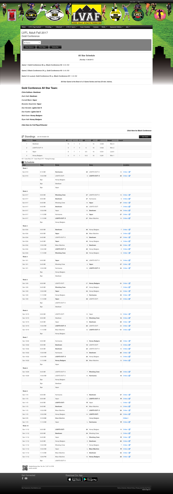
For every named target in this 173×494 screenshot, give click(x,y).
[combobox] (30, 42)
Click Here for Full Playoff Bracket (34, 125)
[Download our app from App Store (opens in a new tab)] (74, 479)
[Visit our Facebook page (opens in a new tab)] (23, 478)
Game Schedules (85, 27)
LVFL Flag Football (35, 27)
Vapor (34, 100)
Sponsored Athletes (116, 27)
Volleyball (59, 27)
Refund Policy (131, 488)
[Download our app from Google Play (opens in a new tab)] (90, 479)
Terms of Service (121, 488)
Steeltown (37, 92)
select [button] (39, 42)
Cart (132, 2)
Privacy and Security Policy (143, 488)
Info (127, 27)
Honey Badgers (36, 115)
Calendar (96, 27)
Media (104, 27)
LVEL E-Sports (71, 27)
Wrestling (48, 27)
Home (24, 27)
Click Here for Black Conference (139, 130)
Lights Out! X (37, 108)
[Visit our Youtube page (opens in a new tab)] (27, 478)
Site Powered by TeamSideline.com (31, 488)
